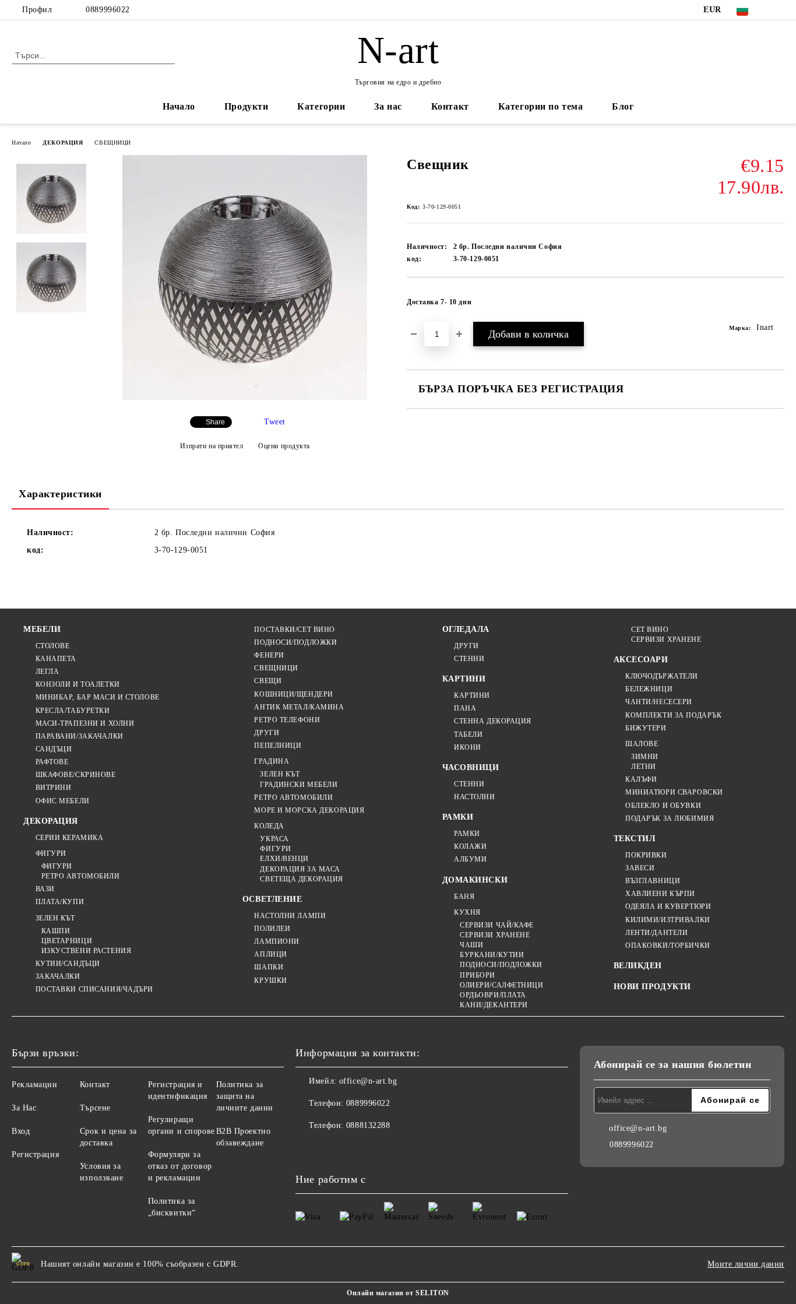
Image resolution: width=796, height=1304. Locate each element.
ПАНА (465, 708)
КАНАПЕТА (56, 659)
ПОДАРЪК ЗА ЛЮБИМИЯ (669, 818)
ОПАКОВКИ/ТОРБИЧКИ (667, 945)
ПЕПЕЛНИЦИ (277, 745)
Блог (622, 106)
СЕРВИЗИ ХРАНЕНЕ (495, 935)
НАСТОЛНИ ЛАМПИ (290, 916)
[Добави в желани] (775, 305)
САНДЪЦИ (54, 749)
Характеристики (60, 494)
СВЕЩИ (267, 681)
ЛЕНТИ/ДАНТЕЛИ (656, 933)
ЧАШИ (471, 945)
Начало (179, 106)
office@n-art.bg (368, 1081)
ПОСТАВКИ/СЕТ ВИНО (294, 629)
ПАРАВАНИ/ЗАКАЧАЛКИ (80, 736)
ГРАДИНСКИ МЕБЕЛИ (298, 785)
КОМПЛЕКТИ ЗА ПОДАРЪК (673, 715)
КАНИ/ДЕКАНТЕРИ (494, 1005)
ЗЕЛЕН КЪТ (55, 918)
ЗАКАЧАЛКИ (58, 976)
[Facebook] (778, 9)
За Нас (24, 1107)
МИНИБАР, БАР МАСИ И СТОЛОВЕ (98, 697)
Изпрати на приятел (212, 446)
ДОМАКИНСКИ (475, 880)
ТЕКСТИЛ (635, 838)
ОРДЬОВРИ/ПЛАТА (493, 995)
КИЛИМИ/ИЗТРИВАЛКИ (667, 920)
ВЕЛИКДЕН (638, 965)
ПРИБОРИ (477, 975)
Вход (21, 1131)
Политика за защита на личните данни (244, 1096)
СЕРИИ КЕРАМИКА (69, 838)
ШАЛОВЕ (641, 744)
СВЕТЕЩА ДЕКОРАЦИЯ (301, 879)
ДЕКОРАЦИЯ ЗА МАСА (300, 869)
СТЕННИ (469, 659)
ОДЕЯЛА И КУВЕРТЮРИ (668, 906)
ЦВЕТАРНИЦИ (66, 941)
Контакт (450, 106)
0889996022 (108, 9)
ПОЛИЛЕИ (272, 929)
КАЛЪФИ (641, 779)
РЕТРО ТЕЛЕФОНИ (287, 720)
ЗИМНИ (644, 757)
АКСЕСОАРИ (641, 659)
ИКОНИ (467, 747)
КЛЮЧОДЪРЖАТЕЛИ (661, 676)
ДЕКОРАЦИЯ (63, 142)
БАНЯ (464, 896)
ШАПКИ (268, 967)
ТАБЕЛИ (468, 734)
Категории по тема (540, 106)
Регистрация (35, 1154)
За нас (387, 106)
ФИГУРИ (51, 853)
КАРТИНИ (464, 678)
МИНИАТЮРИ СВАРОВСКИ (674, 792)
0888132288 (368, 1125)
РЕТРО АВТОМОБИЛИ (80, 876)
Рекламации (35, 1084)
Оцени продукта (284, 446)
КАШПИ (55, 931)
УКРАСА (274, 839)
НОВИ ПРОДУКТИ (652, 986)
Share (215, 422)
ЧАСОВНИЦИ (470, 767)
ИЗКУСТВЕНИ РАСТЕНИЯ (86, 951)
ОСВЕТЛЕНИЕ (272, 899)
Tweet (275, 421)
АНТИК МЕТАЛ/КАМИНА (299, 707)
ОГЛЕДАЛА (465, 629)
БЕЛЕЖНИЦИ (648, 689)
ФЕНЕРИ (269, 655)
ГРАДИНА (271, 761)
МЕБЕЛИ (42, 629)
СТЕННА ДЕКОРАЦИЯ (492, 721)
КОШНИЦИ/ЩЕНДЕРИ (293, 694)
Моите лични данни (745, 1264)
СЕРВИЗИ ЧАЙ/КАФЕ (497, 925)
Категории (321, 106)
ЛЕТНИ (643, 766)
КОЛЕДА (269, 826)
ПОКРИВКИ (646, 855)
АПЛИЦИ (270, 954)
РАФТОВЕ (52, 762)
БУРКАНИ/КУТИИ (492, 955)
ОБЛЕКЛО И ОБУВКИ (663, 806)
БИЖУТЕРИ (645, 728)
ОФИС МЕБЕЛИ (63, 801)
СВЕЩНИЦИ (112, 142)
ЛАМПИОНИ (276, 941)
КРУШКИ (270, 980)
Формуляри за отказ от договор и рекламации (180, 1166)
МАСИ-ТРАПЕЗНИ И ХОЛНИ (85, 723)
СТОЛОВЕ (52, 646)
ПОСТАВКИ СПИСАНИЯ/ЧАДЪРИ (94, 989)
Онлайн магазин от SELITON (398, 1293)
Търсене (95, 1107)
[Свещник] (244, 397)
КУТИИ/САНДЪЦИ (68, 963)
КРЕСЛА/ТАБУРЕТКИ (73, 711)
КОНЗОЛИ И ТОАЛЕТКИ (78, 684)
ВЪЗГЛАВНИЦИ (652, 881)
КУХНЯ (467, 912)
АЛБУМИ (470, 859)
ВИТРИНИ (53, 787)
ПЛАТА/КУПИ (60, 902)
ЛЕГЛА (47, 671)
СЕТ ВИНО (649, 629)
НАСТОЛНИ (474, 797)
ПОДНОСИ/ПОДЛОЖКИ (295, 642)
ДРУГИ (266, 733)
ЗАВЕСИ (639, 868)
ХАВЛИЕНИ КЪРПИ (660, 894)
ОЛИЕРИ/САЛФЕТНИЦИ (502, 985)
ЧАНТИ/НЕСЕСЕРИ (658, 702)
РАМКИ (458, 817)
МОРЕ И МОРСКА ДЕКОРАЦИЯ (309, 810)
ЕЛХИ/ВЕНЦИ (284, 859)
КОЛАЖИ (470, 846)
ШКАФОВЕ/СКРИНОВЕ (76, 775)
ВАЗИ (45, 889)
